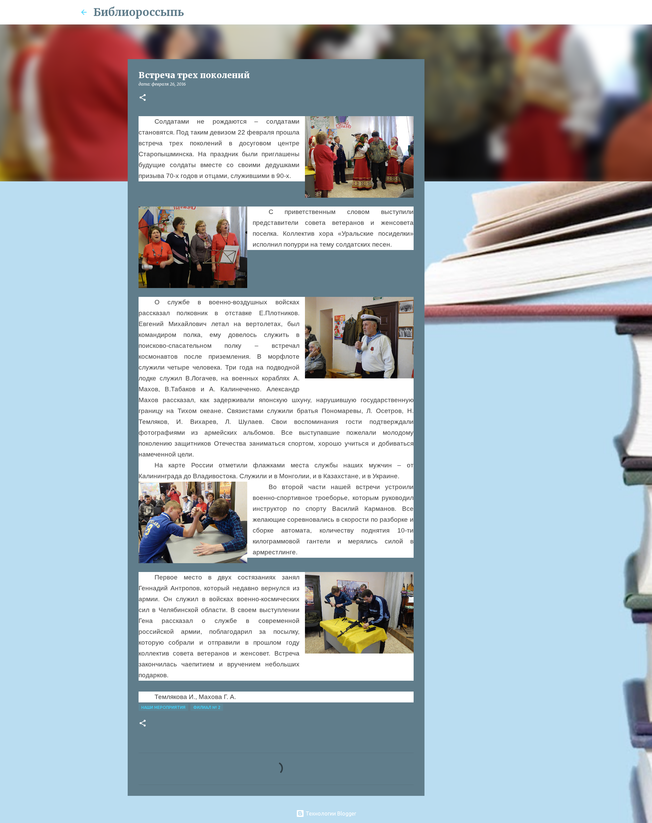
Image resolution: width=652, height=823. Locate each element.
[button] (143, 98)
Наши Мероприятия (163, 707)
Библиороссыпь (138, 12)
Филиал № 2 (206, 707)
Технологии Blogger (330, 813)
